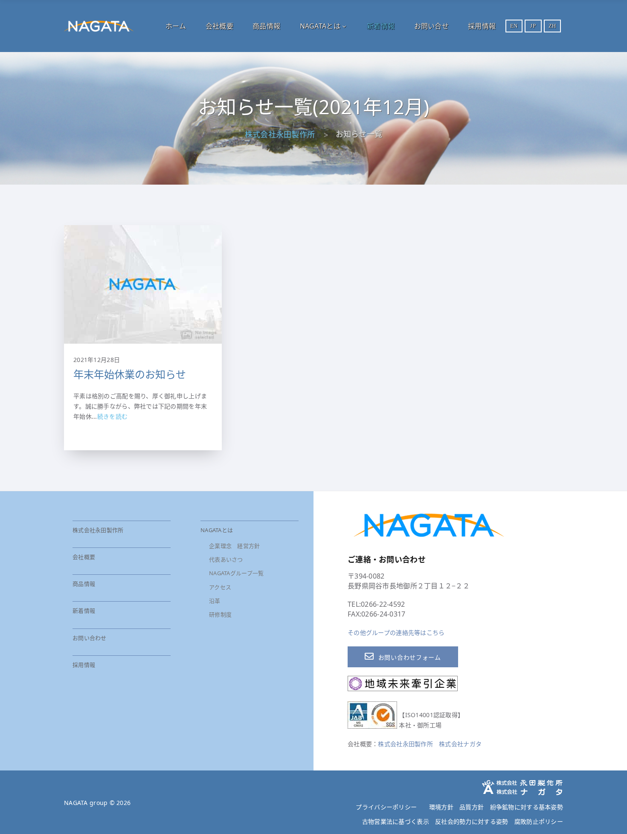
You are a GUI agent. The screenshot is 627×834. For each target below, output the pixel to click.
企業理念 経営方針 (234, 546)
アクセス (220, 587)
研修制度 (220, 614)
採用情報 (482, 26)
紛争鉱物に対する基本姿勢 (526, 807)
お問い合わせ (90, 638)
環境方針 (441, 807)
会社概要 (219, 26)
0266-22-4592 (383, 604)
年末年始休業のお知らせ (129, 374)
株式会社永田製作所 (280, 134)
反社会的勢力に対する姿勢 (471, 821)
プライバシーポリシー (386, 807)
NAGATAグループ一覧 (236, 573)
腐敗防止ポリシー (538, 821)
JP (533, 26)
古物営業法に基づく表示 (395, 821)
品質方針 (471, 807)
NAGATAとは (320, 26)
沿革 (215, 601)
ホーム (175, 26)
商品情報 (266, 26)
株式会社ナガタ (460, 744)
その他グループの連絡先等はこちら (396, 632)
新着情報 (381, 26)
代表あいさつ (226, 559)
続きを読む (112, 416)
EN (514, 26)
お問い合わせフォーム (409, 657)
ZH (552, 26)
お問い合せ (431, 26)
